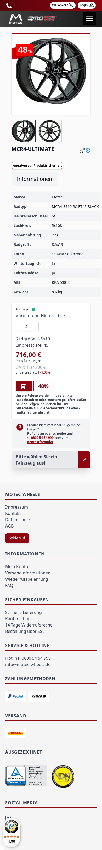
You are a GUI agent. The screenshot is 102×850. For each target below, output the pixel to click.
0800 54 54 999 (42, 437)
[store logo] (33, 19)
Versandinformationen (27, 573)
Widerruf (17, 537)
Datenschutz (17, 520)
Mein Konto (16, 566)
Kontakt (13, 513)
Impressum (16, 507)
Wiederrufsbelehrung (26, 579)
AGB (9, 526)
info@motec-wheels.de (27, 664)
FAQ (9, 585)
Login (84, 5)
